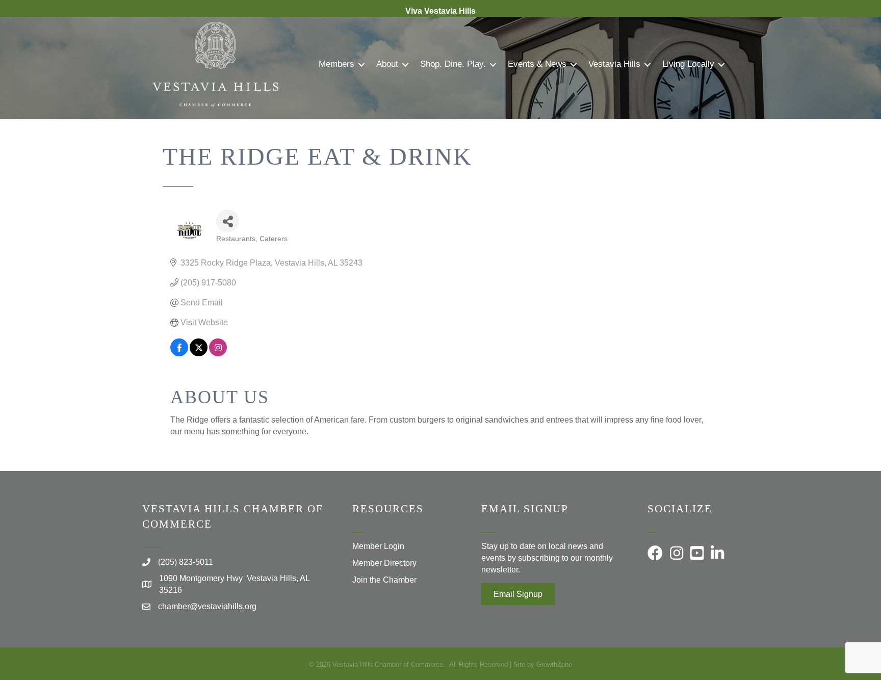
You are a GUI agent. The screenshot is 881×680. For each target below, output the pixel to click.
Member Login (378, 546)
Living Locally (688, 64)
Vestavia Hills (614, 64)
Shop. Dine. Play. (453, 64)
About (387, 64)
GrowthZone (554, 664)
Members (336, 64)
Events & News (537, 64)
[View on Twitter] (199, 353)
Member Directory (384, 563)
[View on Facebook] (179, 353)
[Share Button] (227, 221)
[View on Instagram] (218, 353)
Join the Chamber (384, 580)
